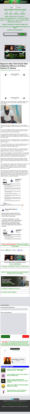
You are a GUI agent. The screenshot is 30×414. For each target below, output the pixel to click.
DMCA (11, 403)
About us (7, 403)
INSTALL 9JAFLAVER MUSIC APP (8, 18)
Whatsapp (9, 250)
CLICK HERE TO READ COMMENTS (9, 292)
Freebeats (22, 13)
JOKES (17, 20)
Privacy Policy (16, 403)
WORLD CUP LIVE (13, 16)
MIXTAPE (21, 16)
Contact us (22, 403)
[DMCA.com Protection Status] (15, 399)
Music (10, 13)
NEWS (6, 16)
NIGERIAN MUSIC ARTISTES (14, 21)
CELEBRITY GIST (10, 20)
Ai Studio (16, 13)
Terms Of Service (22, 404)
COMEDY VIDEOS (24, 20)
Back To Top (25, 336)
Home (6, 13)
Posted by (3, 70)
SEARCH (22, 34)
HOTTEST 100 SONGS (23, 18)
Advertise (7, 404)
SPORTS (2, 20)
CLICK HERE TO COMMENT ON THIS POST (10, 288)
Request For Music (13, 404)
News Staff (8, 70)
